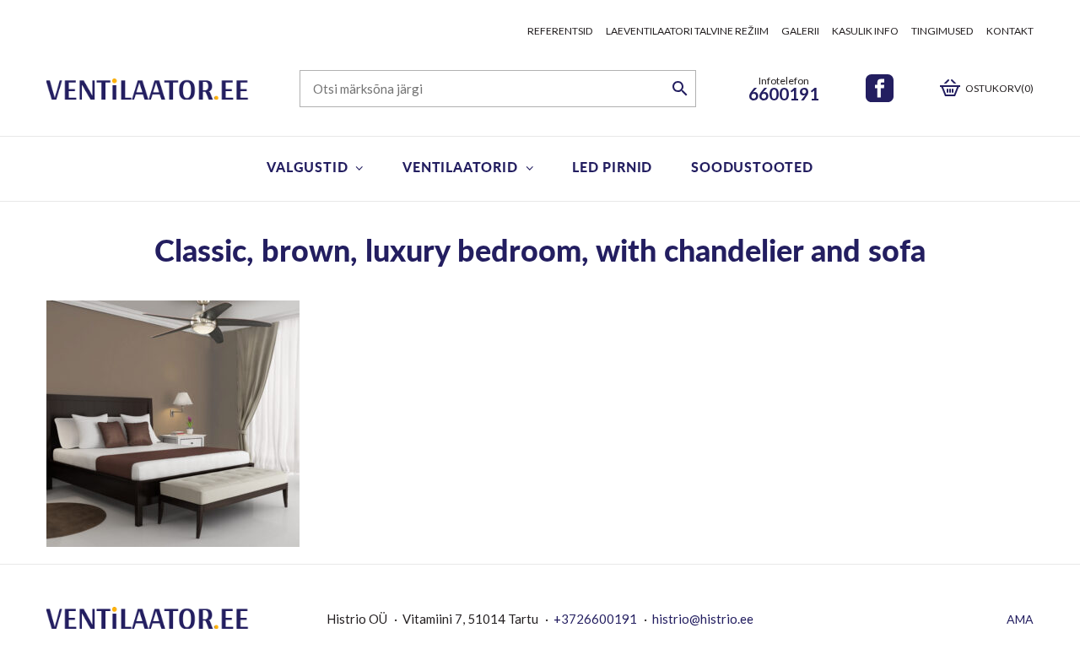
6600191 (783, 93)
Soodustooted (752, 167)
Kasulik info (865, 30)
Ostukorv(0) (999, 88)
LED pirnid (612, 167)
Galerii (800, 30)
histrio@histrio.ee (702, 618)
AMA (1020, 619)
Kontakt (1010, 30)
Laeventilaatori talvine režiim (687, 30)
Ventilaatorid (459, 167)
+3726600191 (595, 618)
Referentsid (560, 30)
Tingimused (942, 30)
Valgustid (307, 167)
